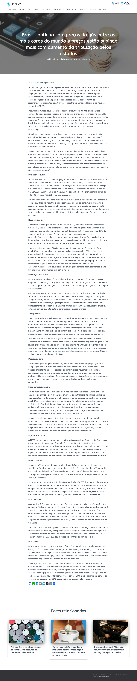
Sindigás (12, 9)
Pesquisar (102, 9)
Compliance (82, 9)
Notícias (22, 9)
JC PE (37, 83)
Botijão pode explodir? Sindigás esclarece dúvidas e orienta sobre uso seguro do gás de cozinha (109, 650)
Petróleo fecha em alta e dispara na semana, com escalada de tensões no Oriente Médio (26, 650)
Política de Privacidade (101, 677)
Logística (45, 9)
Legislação (71, 9)
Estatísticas (32, 9)
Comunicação (57, 9)
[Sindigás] (14, 4)
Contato (93, 9)
